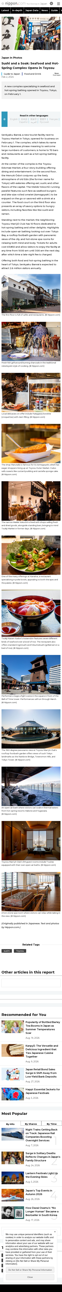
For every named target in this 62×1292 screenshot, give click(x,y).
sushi (7, 951)
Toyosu (20, 951)
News (45, 10)
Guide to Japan (12, 74)
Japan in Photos (12, 57)
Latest (5, 10)
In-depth (17, 10)
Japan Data (31, 10)
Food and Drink (32, 74)
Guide (54, 10)
